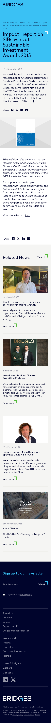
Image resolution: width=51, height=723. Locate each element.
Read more (8, 326)
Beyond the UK (10, 626)
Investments (10, 638)
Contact (8, 672)
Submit (41, 584)
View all (41, 257)
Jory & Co (39, 707)
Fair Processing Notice (32, 715)
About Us (8, 613)
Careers (6, 621)
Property (7, 642)
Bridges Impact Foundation (16, 630)
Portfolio (7, 655)
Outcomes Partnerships (14, 651)
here (27, 215)
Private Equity (10, 647)
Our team (7, 617)
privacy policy (25, 594)
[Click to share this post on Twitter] (16, 110)
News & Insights (12, 663)
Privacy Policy (17, 715)
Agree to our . (19, 594)
